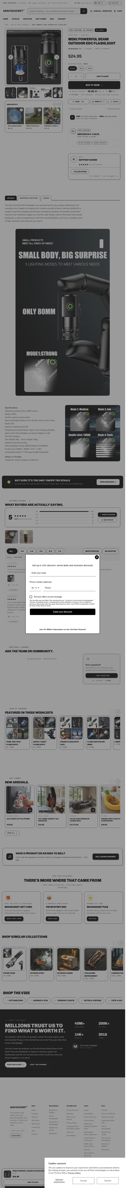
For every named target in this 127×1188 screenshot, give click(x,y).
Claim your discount (62, 612)
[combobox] (35, 588)
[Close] (97, 557)
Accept (83, 1180)
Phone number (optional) (40, 582)
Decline (107, 1180)
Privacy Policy (74, 1173)
